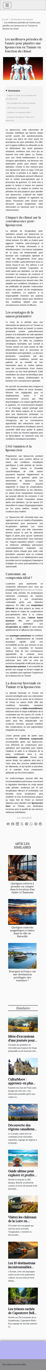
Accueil (5, 19)
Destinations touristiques (22, 19)
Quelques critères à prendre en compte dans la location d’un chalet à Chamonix (22, 888)
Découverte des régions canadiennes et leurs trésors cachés (22, 1131)
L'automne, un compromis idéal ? (19, 112)
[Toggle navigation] (7, 5)
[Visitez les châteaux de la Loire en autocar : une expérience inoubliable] (23, 1204)
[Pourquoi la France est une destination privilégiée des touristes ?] (22, 956)
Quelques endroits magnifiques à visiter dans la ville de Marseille (22, 932)
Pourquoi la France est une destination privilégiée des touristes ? (22, 976)
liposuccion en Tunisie (31, 590)
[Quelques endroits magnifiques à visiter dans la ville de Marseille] (22, 912)
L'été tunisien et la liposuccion (18, 108)
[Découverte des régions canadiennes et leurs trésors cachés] (23, 1112)
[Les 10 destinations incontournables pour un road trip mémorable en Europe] (23, 1250)
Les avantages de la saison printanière (21, 103)
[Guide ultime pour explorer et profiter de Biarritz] (23, 1158)
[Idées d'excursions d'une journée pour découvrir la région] (23, 1023)
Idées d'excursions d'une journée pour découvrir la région (21, 1040)
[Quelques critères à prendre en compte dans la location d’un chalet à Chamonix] (22, 868)
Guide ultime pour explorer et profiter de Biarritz (22, 1175)
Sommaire (14, 90)
